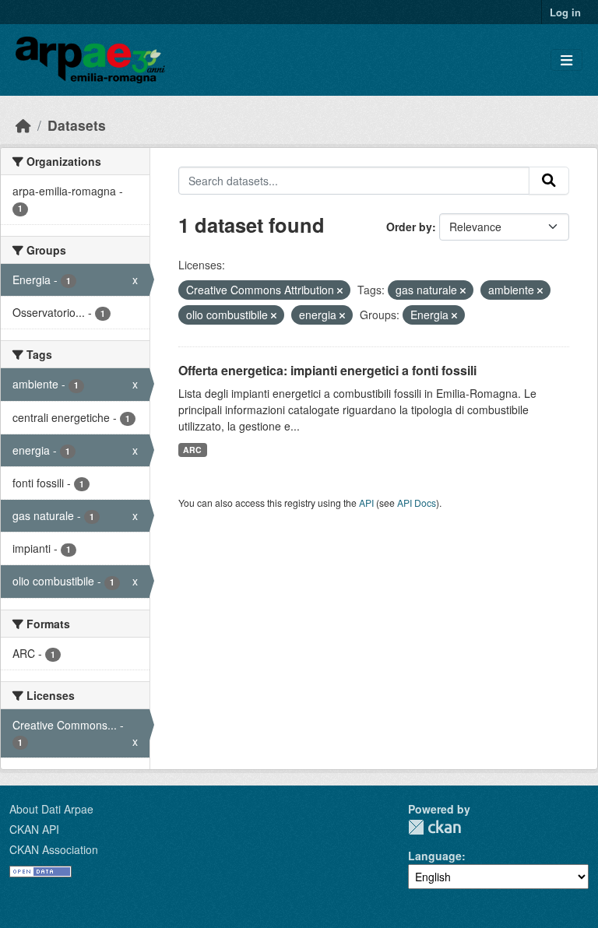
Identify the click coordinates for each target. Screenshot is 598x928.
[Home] (23, 125)
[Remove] (340, 290)
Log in (565, 12)
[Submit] (549, 181)
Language (435, 855)
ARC (192, 449)
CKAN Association (53, 849)
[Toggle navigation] (566, 60)
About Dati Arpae (51, 809)
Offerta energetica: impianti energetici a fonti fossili (327, 370)
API (366, 502)
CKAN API (34, 829)
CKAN (434, 827)
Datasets (76, 125)
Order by (409, 226)
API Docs (416, 502)
